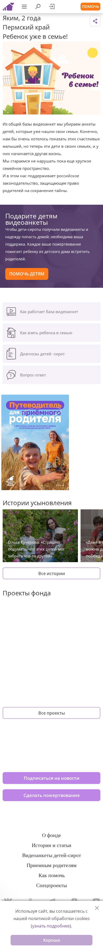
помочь (90, 6)
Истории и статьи (51, 845)
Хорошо (51, 940)
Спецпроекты (51, 885)
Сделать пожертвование (52, 795)
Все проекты (51, 713)
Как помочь (52, 875)
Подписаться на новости (51, 778)
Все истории (51, 573)
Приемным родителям (52, 865)
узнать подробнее (51, 926)
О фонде (51, 835)
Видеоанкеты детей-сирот (51, 855)
